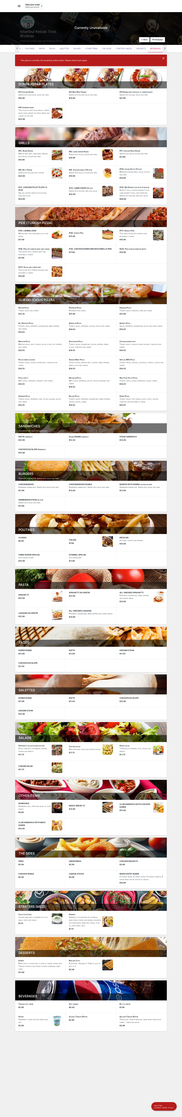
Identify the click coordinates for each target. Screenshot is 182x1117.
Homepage (158, 40)
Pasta (42, 48)
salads (77, 48)
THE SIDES (106, 48)
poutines (30, 48)
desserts (141, 48)
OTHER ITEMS (91, 48)
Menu (145, 40)
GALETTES (64, 48)
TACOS (52, 48)
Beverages (155, 48)
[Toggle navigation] (19, 6)
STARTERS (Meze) (124, 48)
